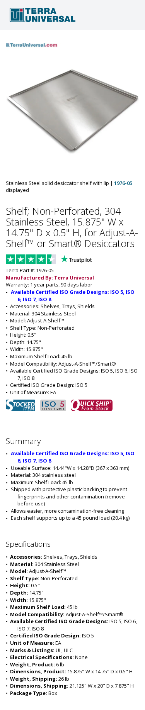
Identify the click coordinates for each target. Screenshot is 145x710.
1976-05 (123, 183)
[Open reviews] (64, 259)
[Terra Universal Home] (72, 15)
